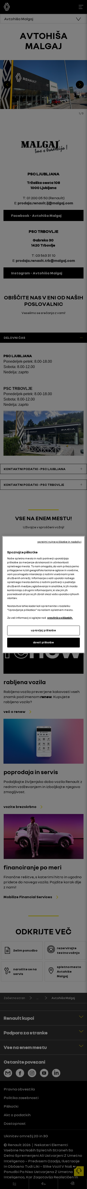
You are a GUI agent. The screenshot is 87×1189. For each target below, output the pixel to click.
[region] (43, 594)
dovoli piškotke (43, 642)
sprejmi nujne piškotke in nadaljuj (59, 541)
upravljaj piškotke (43, 630)
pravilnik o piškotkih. (60, 617)
